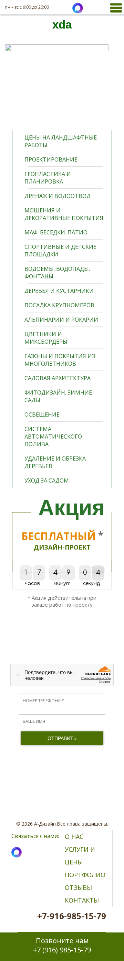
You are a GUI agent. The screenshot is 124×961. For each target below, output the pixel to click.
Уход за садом (46, 480)
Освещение (42, 414)
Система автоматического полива (53, 436)
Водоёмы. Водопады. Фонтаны (57, 272)
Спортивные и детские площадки (60, 250)
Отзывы (78, 887)
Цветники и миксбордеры (46, 337)
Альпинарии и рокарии (61, 319)
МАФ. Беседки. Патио (55, 232)
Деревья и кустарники (59, 291)
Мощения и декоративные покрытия (63, 214)
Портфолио (85, 875)
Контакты (82, 900)
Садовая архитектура (57, 378)
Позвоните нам (62, 945)
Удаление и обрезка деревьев (55, 462)
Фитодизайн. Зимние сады (58, 396)
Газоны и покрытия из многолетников (59, 359)
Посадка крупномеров (59, 305)
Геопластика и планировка (47, 177)
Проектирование (51, 159)
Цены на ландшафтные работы (60, 141)
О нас (74, 836)
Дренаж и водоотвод (57, 196)
